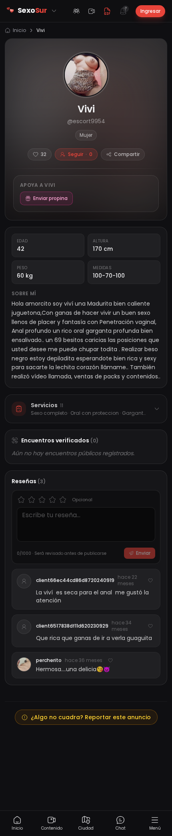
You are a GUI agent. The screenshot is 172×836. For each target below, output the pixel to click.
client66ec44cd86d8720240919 (75, 580)
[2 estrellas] (31, 499)
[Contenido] (91, 11)
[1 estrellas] (21, 499)
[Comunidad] (76, 11)
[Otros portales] (54, 10)
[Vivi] (86, 75)
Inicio (19, 30)
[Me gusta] (150, 580)
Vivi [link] (40, 30)
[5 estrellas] (62, 499)
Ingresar (150, 11)
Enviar (143, 553)
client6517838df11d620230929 (72, 626)
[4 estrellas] (52, 499)
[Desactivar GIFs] (107, 11)
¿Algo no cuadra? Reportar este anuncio (91, 717)
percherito (49, 660)
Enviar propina (50, 198)
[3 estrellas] (42, 499)
